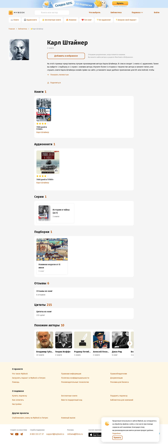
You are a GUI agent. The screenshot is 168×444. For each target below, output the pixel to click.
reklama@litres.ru (75, 434)
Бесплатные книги (53, 20)
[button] (129, 343)
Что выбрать (94, 12)
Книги (16, 20)
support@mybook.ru (55, 434)
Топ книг (88, 20)
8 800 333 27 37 (37, 434)
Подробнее (116, 433)
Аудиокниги (32, 20)
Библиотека (116, 12)
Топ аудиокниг (104, 20)
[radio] (37, 123)
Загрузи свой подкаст (127, 20)
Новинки (72, 20)
